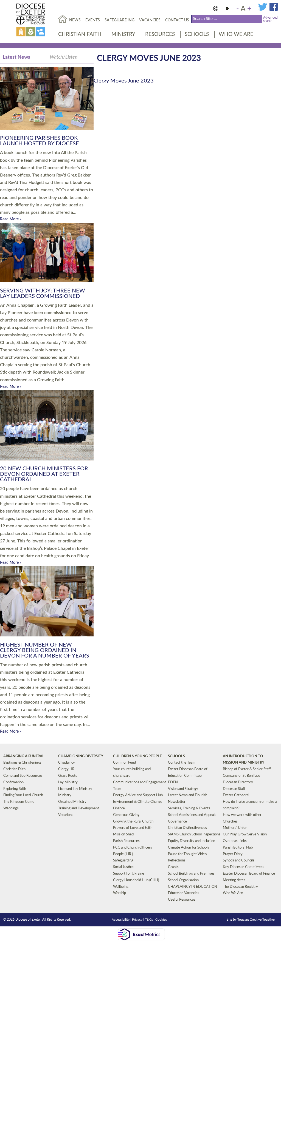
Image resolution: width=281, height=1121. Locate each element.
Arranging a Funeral (23, 756)
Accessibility (121, 919)
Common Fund (124, 762)
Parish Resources (126, 841)
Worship (119, 893)
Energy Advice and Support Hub (138, 795)
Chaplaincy (66, 762)
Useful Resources (181, 899)
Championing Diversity (80, 756)
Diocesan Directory (238, 782)
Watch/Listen (64, 57)
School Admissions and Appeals (192, 815)
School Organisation (183, 880)
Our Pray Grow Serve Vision (245, 834)
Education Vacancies (183, 893)
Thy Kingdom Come (18, 802)
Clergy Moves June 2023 (124, 81)
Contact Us (177, 20)
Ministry (123, 34)
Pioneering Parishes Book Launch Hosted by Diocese (39, 140)
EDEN (173, 782)
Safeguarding (119, 20)
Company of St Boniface (241, 776)
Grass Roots (67, 776)
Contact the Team (181, 762)
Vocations (65, 815)
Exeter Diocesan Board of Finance (249, 873)
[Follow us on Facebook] (273, 10)
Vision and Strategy (183, 789)
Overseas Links (235, 841)
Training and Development (78, 808)
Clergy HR (66, 769)
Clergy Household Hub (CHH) (136, 880)
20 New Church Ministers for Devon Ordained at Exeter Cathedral (44, 474)
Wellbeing (120, 887)
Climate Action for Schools (188, 847)
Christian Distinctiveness (187, 828)
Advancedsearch (270, 19)
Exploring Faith (14, 789)
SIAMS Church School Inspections (194, 834)
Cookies (161, 919)
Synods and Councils (238, 860)
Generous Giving (126, 815)
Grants (173, 867)
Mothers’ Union (235, 828)
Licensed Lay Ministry (75, 789)
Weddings (11, 808)
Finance (119, 808)
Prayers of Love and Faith (132, 828)
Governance (177, 821)
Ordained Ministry (72, 802)
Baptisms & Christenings (22, 762)
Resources (160, 34)
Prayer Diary (233, 854)
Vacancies (150, 20)
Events (92, 20)
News (75, 20)
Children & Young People (137, 756)
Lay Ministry (68, 782)
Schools (197, 34)
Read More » (10, 219)
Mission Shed (123, 834)
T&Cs (149, 919)
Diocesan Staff (234, 789)
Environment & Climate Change (137, 802)
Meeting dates (234, 880)
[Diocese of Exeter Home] (62, 19)
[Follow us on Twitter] (263, 10)
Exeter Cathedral (236, 795)
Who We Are (236, 34)
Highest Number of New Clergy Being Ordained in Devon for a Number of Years (44, 650)
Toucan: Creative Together (256, 919)
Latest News (16, 57)
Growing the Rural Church (133, 821)
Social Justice (123, 867)
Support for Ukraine (128, 873)
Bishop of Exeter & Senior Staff (247, 769)
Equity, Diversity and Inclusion (191, 841)
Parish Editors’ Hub (238, 847)
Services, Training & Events (189, 808)
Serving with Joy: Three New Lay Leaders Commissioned (42, 293)
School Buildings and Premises (191, 873)
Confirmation (13, 782)
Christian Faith (80, 34)
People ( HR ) (123, 854)
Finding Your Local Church (23, 795)
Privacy (137, 919)
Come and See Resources (23, 776)
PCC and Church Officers (132, 847)
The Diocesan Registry (240, 887)
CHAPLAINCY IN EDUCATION (192, 887)
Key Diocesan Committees (243, 867)
